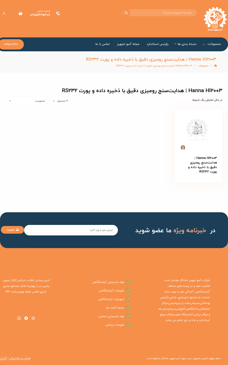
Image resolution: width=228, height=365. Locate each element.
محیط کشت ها (115, 308)
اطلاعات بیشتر (196, 184)
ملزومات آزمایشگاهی (111, 291)
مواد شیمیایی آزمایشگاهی (108, 282)
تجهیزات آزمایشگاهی (111, 299)
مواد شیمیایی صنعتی (111, 316)
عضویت (10, 230)
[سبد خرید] (20, 13)
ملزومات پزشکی (114, 325)
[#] (33, 318)
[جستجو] (128, 13)
